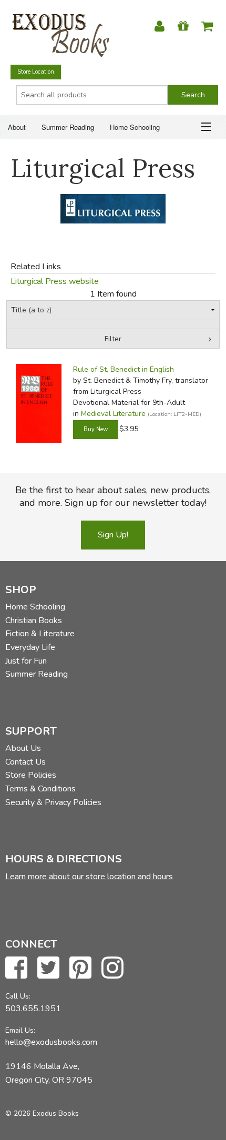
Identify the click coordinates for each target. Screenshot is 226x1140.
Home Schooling (135, 127)
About (17, 127)
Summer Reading (68, 127)
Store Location (35, 72)
